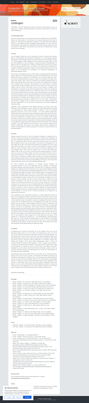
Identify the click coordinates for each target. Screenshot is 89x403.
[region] (18, 393)
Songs (12, 2)
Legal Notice (56, 2)
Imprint (41, 399)
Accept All (27, 397)
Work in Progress (20, 2)
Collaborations (33, 2)
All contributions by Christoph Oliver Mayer (20, 378)
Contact (49, 2)
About (27, 2)
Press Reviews (42, 2)
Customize (9, 397)
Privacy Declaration (47, 399)
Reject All (18, 397)
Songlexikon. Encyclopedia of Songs (26, 8)
